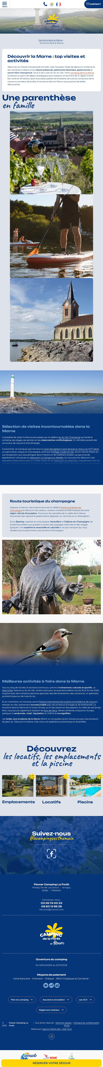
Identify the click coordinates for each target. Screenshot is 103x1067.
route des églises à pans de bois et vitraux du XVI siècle (71, 449)
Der (72, 452)
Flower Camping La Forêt (51, 884)
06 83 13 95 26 (51, 906)
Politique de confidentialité (86, 1023)
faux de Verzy (50, 710)
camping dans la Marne (82, 72)
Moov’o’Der (7, 690)
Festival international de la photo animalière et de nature (67, 701)
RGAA (67, 1025)
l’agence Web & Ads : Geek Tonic (57, 1029)
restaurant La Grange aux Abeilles (46, 457)
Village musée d (61, 452)
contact (95, 4)
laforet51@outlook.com (51, 909)
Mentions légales (63, 1023)
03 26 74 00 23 (51, 903)
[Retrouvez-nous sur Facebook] (51, 853)
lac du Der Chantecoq (69, 437)
